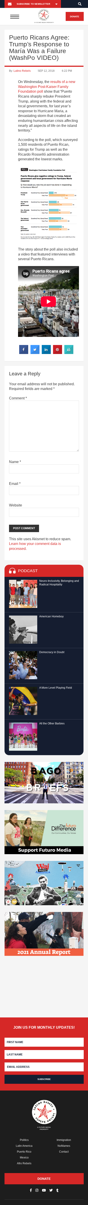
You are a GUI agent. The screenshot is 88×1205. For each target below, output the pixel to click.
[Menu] (14, 16)
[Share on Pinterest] (57, 352)
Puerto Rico (24, 1151)
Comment (18, 398)
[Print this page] (68, 352)
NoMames (64, 1145)
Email (15, 484)
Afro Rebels (24, 1163)
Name (15, 462)
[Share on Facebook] (23, 352)
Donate (74, 16)
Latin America (24, 1145)
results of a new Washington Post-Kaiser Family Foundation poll (46, 86)
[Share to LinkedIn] (46, 352)
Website (15, 505)
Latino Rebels (22, 70)
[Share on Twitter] (34, 352)
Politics (24, 1140)
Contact (64, 1151)
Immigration (64, 1140)
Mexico (24, 1157)
